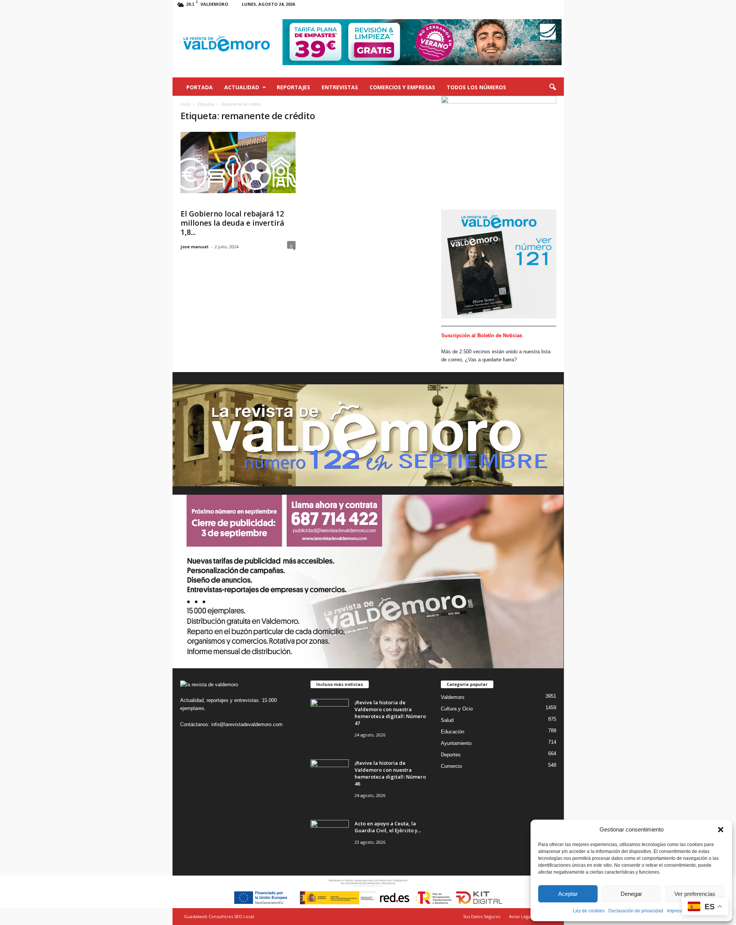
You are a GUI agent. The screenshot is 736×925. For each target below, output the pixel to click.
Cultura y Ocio (457, 709)
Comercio (451, 766)
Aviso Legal (520, 916)
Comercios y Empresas (402, 87)
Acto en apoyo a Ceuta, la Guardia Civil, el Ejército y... (388, 827)
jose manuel (195, 246)
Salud (447, 720)
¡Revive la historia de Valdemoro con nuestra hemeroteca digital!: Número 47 (390, 713)
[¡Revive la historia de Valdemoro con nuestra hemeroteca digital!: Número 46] (329, 774)
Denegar (631, 894)
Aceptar (568, 894)
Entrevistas (340, 87)
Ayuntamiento (456, 743)
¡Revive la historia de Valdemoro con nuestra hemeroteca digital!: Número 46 (390, 773)
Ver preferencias (694, 894)
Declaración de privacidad (635, 911)
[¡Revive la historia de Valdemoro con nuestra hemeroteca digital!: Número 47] (329, 713)
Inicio (185, 104)
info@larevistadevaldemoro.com (247, 724)
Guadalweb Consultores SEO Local (219, 916)
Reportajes (293, 87)
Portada (199, 87)
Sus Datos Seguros (481, 916)
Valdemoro (452, 697)
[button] (720, 829)
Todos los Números (476, 87)
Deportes (451, 755)
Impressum (678, 911)
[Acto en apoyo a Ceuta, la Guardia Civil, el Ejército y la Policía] (329, 834)
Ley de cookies (589, 911)
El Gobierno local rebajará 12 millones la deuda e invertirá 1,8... (232, 223)
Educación (452, 732)
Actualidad (241, 87)
